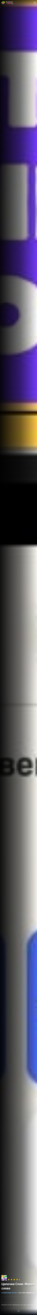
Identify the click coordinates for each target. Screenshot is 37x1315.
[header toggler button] (35, 2)
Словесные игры (9, 1293)
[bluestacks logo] (7, 2)
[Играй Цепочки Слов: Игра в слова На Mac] (18, 1300)
